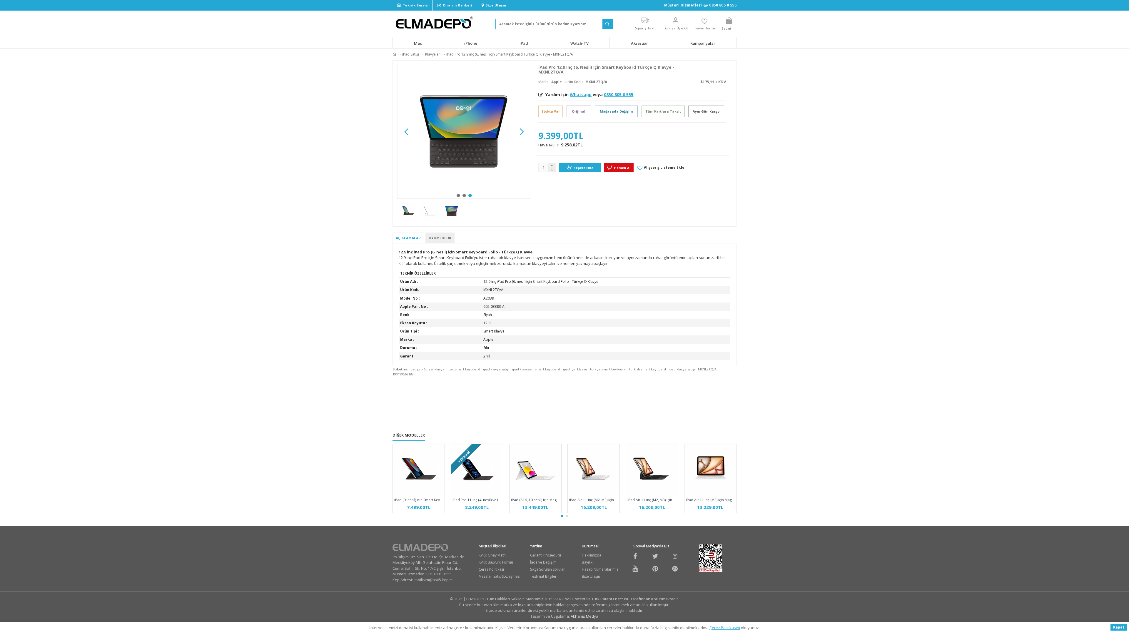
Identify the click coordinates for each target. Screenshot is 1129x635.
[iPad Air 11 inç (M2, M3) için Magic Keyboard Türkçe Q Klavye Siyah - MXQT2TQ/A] (652, 470)
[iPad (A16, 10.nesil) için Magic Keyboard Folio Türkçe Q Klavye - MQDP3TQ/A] (535, 470)
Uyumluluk (440, 237)
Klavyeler (432, 54)
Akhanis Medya (584, 616)
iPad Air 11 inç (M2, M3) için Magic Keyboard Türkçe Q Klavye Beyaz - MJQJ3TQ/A (593, 500)
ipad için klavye (575, 369)
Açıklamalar (408, 237)
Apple (556, 81)
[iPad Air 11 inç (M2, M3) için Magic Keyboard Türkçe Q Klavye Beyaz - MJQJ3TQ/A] (593, 470)
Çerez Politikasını (724, 627)
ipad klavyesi (522, 369)
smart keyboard (547, 369)
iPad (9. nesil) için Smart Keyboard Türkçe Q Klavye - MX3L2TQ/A (418, 500)
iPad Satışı (410, 54)
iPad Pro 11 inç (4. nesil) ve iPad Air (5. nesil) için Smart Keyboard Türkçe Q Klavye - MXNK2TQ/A (476, 500)
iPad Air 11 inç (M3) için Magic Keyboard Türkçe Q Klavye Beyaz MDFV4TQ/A (710, 500)
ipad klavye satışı (496, 369)
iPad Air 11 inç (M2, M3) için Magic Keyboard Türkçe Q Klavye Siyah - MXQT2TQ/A (651, 500)
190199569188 (403, 374)
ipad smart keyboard (463, 369)
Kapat (1118, 627)
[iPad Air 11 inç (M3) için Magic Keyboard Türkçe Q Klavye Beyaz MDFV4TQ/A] (710, 470)
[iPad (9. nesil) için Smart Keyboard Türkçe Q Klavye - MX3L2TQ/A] (419, 470)
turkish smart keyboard (647, 369)
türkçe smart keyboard (608, 369)
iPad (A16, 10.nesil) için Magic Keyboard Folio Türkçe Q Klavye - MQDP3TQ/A (535, 500)
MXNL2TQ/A (707, 369)
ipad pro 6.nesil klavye (427, 369)
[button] (406, 132)
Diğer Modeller (409, 435)
